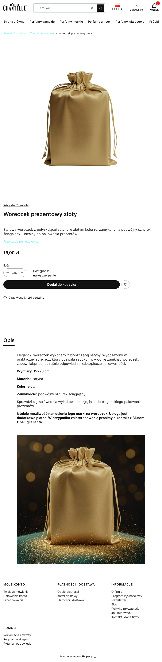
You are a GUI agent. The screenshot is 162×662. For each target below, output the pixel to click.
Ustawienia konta (15, 596)
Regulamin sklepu (15, 639)
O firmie (116, 591)
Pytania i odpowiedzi (17, 643)
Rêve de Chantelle (14, 33)
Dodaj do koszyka (61, 284)
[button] (100, 8)
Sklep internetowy (76, 656)
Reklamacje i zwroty (17, 635)
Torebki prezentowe (42, 33)
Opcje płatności (68, 591)
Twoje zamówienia (15, 591)
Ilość (6, 265)
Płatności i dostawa (70, 600)
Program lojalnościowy (126, 596)
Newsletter (118, 600)
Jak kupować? (121, 613)
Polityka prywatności (125, 608)
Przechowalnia (13, 600)
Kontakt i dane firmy (125, 617)
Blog (114, 604)
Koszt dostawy (67, 596)
